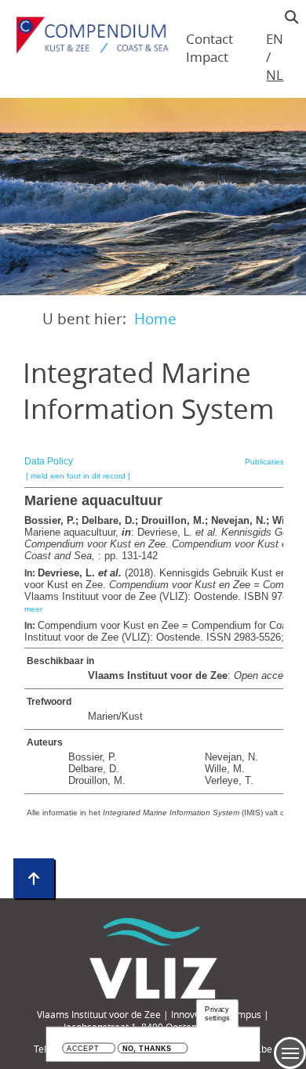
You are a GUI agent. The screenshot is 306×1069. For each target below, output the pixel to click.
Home (155, 318)
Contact (209, 39)
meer (33, 609)
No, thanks (147, 1049)
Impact (207, 57)
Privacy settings (217, 1014)
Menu (290, 1053)
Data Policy (48, 461)
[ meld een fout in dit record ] (78, 475)
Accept (83, 1049)
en (274, 39)
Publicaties (264, 461)
